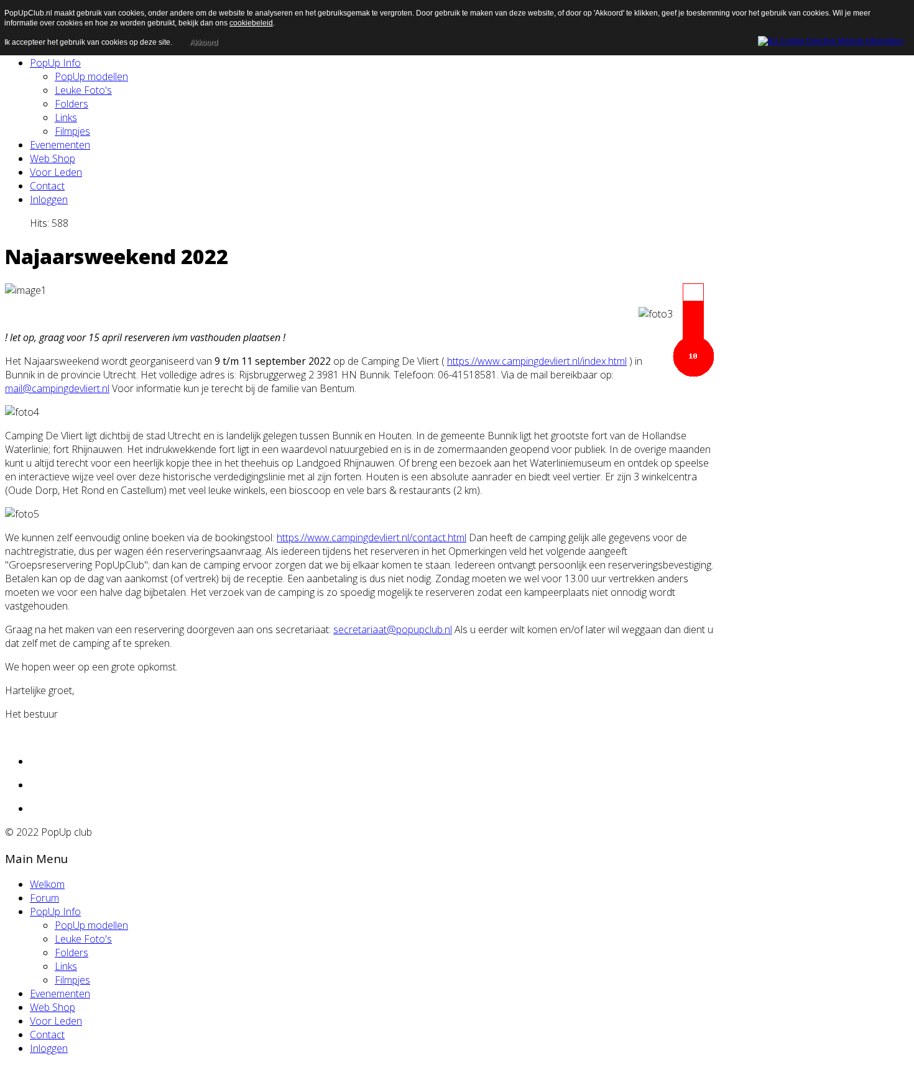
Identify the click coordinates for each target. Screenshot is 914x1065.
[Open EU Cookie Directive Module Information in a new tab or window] (830, 39)
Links (66, 117)
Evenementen (60, 145)
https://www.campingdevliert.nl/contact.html (371, 537)
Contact (47, 186)
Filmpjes (72, 131)
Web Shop (52, 158)
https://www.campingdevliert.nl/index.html (537, 361)
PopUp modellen (91, 76)
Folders (71, 104)
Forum (44, 898)
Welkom (47, 884)
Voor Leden (56, 172)
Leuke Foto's (83, 90)
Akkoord (204, 42)
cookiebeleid (251, 23)
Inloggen (49, 199)
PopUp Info (55, 63)
